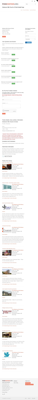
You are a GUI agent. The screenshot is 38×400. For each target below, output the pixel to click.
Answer (13, 54)
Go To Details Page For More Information (9, 198)
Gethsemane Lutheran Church (7, 267)
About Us (29, 398)
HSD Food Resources (29, 384)
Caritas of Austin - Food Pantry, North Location (10, 182)
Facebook (4, 393)
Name (4, 96)
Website (4, 36)
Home (26, 398)
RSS (2, 393)
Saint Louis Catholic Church (7, 162)
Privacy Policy (4, 392)
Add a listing (16, 382)
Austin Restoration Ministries (7, 350)
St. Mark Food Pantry (6, 330)
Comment (5, 103)
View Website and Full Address (17, 164)
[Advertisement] (19, 18)
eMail (7, 99)
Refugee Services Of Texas (7, 307)
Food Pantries (10, 4)
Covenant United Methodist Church (8, 248)
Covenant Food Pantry (6, 225)
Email (3, 171)
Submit (4, 113)
